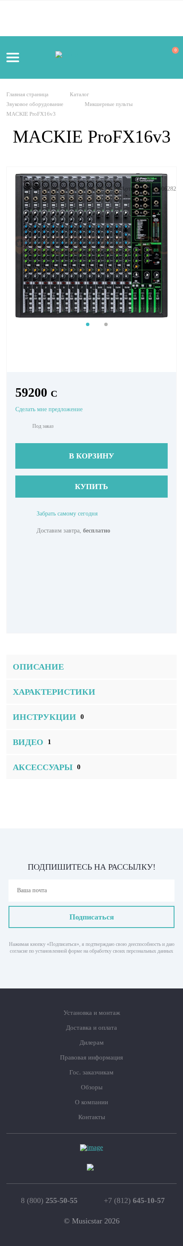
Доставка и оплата (91, 1027)
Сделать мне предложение (49, 409)
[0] (167, 57)
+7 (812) (134, 1200)
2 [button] (106, 324)
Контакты (91, 1117)
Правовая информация (91, 1057)
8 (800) (49, 1200)
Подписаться (91, 917)
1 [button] (87, 324)
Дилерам (92, 1042)
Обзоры (92, 1087)
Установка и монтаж (91, 1012)
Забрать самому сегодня (67, 513)
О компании (91, 1102)
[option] (91, 245)
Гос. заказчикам (91, 1072)
